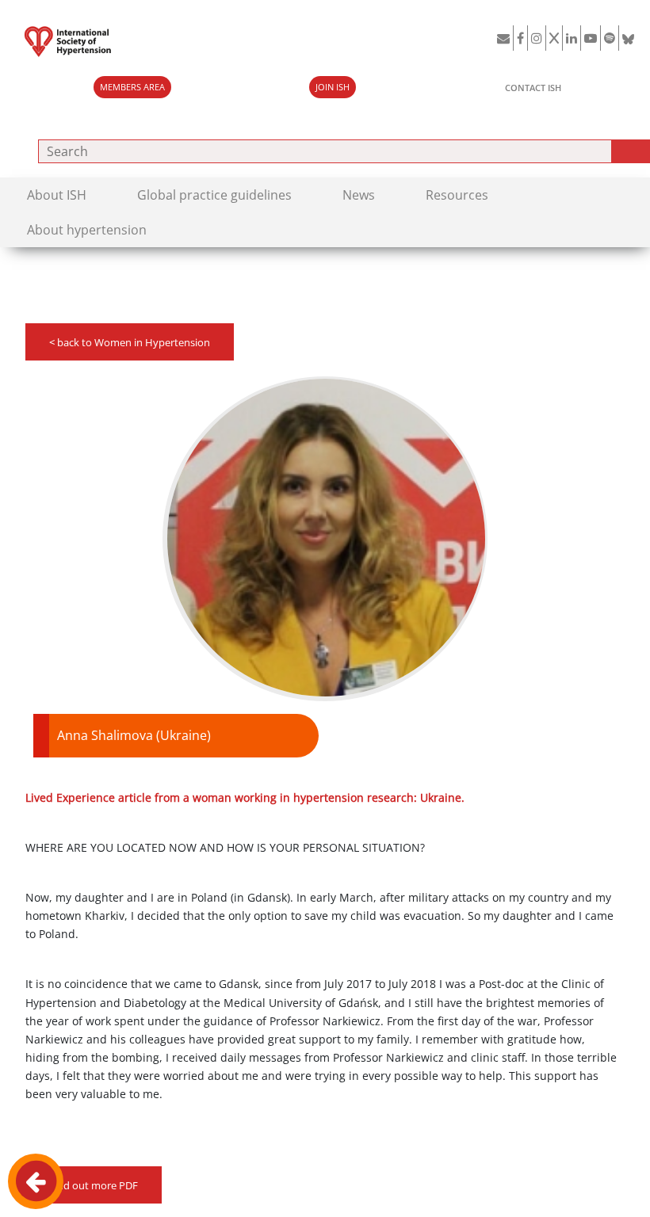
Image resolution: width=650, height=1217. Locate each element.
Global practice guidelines (214, 195)
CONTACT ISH (533, 87)
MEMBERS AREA (132, 87)
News (358, 195)
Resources (457, 195)
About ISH (56, 195)
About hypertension (87, 229)
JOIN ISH (332, 87)
